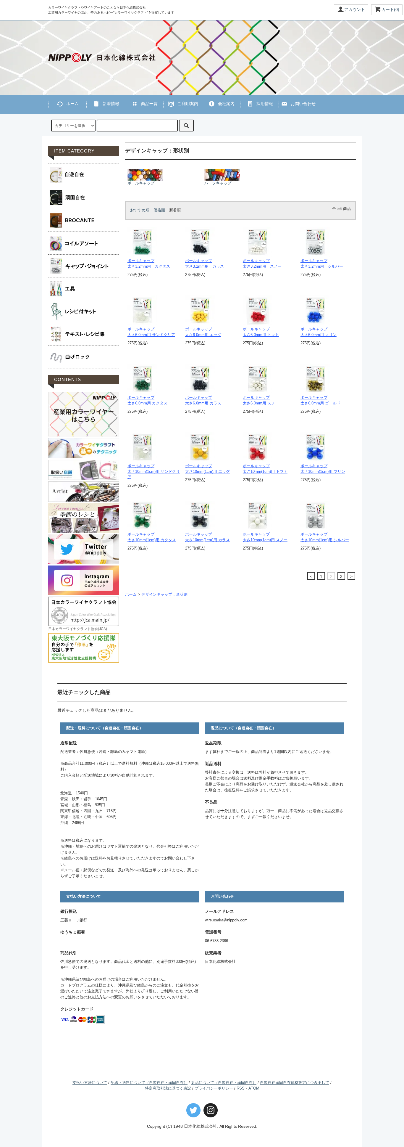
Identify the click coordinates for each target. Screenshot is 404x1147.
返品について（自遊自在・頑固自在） (223, 1083)
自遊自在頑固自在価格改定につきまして (294, 1083)
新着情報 (111, 103)
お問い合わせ (303, 103)
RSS (241, 1088)
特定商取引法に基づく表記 (168, 1088)
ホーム (72, 103)
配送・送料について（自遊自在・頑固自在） (149, 1083)
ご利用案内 (187, 103)
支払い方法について (89, 1083)
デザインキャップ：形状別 (164, 594)
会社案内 (226, 103)
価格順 (159, 210)
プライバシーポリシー (214, 1088)
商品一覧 (149, 103)
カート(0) (390, 9)
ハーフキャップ (217, 183)
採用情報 (264, 103)
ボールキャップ (140, 183)
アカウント (354, 9)
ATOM (253, 1088)
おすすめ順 (139, 210)
